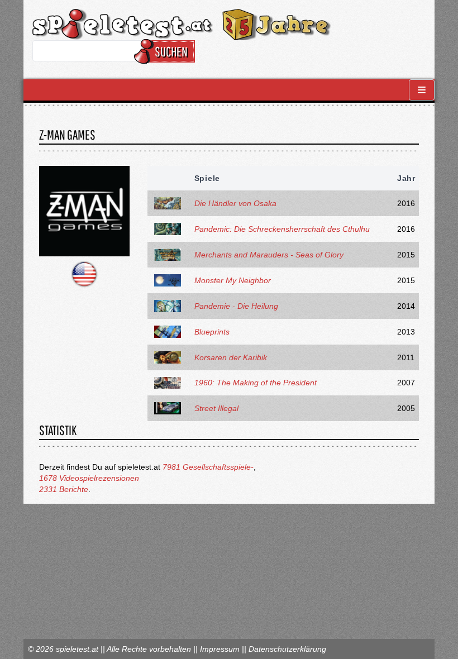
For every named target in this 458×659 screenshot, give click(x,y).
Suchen (171, 51)
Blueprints (212, 331)
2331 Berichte (63, 489)
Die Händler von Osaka (235, 203)
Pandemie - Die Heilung (236, 306)
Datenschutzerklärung (287, 648)
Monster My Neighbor (232, 280)
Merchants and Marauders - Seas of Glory (269, 254)
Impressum (220, 648)
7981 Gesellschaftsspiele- (208, 466)
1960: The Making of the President (255, 382)
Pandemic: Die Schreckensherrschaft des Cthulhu (282, 229)
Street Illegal (216, 408)
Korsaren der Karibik (230, 357)
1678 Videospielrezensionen (89, 478)
